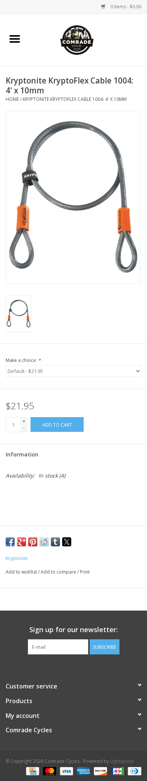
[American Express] (82, 770)
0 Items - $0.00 (125, 6)
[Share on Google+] (21, 541)
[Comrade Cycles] (88, 39)
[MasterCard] (48, 770)
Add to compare (59, 572)
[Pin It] (32, 541)
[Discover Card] (99, 770)
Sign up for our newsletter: (73, 630)
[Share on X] (66, 541)
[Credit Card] (31, 770)
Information (22, 454)
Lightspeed (122, 761)
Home (12, 99)
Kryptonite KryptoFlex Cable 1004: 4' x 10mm (75, 99)
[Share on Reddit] (44, 541)
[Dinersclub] (133, 770)
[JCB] (116, 770)
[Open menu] (14, 38)
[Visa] (65, 770)
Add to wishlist (22, 572)
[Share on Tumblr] (55, 541)
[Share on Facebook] (10, 541)
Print (85, 572)
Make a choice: (23, 360)
